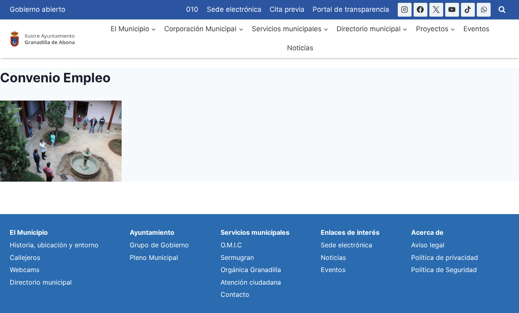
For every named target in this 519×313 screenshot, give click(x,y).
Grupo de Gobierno (159, 245)
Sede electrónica (234, 9)
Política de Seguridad (444, 270)
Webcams (24, 270)
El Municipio (29, 232)
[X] (436, 10)
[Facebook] (420, 10)
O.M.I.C (231, 245)
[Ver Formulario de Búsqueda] (502, 9)
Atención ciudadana (251, 282)
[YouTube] (452, 10)
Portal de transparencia (351, 9)
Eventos (476, 29)
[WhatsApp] (484, 10)
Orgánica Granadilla (251, 270)
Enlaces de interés (350, 232)
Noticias (300, 48)
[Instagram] (405, 10)
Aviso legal (427, 245)
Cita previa (287, 9)
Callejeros (25, 257)
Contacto (235, 294)
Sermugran (237, 257)
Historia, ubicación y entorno (54, 245)
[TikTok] (468, 10)
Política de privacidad (444, 257)
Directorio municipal (41, 282)
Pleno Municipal (154, 257)
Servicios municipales (255, 232)
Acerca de (427, 232)
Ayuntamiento (152, 232)
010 (192, 9)
